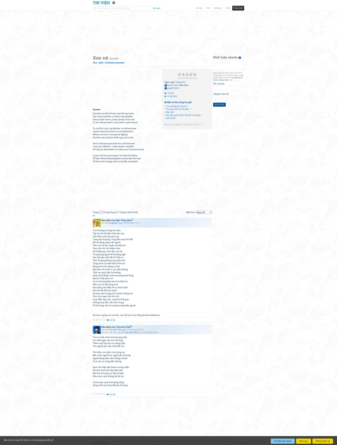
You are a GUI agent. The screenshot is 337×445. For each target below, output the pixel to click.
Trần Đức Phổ (123, 326)
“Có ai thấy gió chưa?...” (177, 106)
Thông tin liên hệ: (221, 94)
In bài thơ (172, 96)
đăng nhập (224, 80)
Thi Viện (101, 2)
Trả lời (171, 93)
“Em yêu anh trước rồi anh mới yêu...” (184, 115)
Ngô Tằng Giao (123, 220)
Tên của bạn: (219, 83)
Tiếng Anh (180, 82)
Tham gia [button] (218, 8)
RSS (242, 443)
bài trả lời (171, 85)
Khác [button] (228, 8)
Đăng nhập (238, 8)
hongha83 (177, 124)
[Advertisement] (168, 30)
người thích (172, 88)
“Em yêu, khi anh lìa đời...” (178, 109)
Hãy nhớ (170, 112)
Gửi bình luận (219, 104)
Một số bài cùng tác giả (179, 102)
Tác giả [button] (199, 8)
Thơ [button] (208, 8)
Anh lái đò (170, 118)
